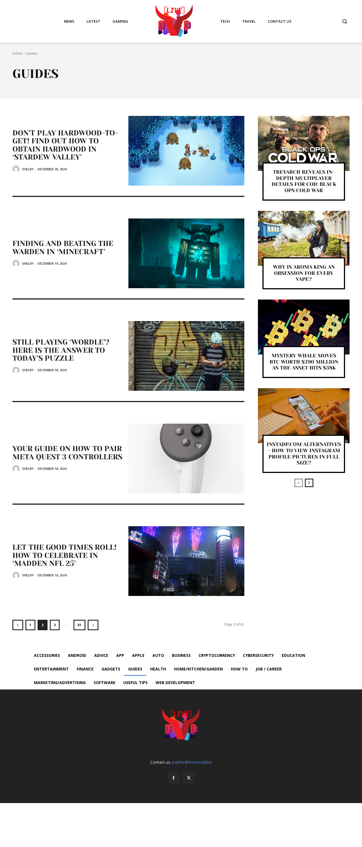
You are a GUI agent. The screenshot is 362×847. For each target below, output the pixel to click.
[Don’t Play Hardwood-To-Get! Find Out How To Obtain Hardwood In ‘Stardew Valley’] (186, 151)
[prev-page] (17, 625)
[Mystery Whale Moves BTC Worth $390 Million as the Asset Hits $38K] (304, 327)
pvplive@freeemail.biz (192, 762)
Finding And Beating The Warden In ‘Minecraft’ (62, 247)
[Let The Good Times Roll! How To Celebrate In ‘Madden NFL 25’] (186, 561)
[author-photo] (16, 169)
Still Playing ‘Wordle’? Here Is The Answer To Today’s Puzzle (60, 350)
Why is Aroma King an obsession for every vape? (304, 273)
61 (79, 625)
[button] (344, 21)
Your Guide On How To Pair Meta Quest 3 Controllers (67, 452)
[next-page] (93, 625)
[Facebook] (173, 778)
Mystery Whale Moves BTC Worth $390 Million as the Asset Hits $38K (304, 362)
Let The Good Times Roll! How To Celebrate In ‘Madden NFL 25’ (64, 555)
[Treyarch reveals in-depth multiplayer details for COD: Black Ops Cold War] (304, 143)
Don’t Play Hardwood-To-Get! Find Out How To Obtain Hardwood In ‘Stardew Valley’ (65, 145)
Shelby (28, 169)
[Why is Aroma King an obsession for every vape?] (304, 238)
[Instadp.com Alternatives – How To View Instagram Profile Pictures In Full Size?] (304, 415)
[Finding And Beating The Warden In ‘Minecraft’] (186, 253)
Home (17, 53)
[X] (188, 778)
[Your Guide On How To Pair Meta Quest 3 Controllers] (186, 458)
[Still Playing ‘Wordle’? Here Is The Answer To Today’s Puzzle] (186, 356)
